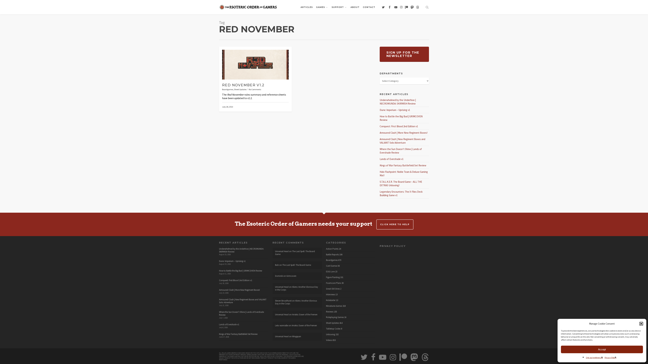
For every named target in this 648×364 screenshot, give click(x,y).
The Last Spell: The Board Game (295, 253)
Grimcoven (291, 276)
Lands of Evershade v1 (391, 159)
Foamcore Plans (333, 283)
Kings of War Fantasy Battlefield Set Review (403, 165)
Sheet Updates (240, 89)
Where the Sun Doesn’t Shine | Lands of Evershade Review (241, 313)
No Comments (255, 89)
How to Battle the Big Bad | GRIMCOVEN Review (240, 270)
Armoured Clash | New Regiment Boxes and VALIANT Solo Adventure (242, 301)
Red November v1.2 (243, 85)
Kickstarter (330, 300)
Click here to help (395, 224)
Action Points (332, 249)
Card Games (331, 266)
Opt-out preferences (594, 357)
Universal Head (282, 251)
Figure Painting (333, 277)
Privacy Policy (610, 357)
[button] (641, 323)
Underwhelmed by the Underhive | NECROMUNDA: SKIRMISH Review (241, 250)
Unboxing (330, 334)
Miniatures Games (334, 306)
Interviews (330, 294)
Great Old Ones (333, 288)
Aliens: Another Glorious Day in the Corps (296, 288)
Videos (329, 340)
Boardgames (227, 89)
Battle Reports (332, 254)
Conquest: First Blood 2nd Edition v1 (399, 126)
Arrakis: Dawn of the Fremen (304, 314)
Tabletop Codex (333, 328)
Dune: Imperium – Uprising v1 (395, 110)
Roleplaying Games (335, 317)
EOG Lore (330, 271)
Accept (602, 349)
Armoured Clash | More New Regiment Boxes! (403, 132)
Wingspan (296, 336)
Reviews (329, 311)
